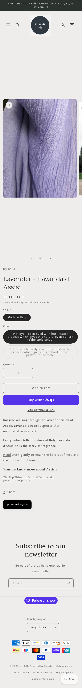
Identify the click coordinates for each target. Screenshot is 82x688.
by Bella (24, 666)
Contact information (43, 679)
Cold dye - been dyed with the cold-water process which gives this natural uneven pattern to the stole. (40, 353)
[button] (8, 25)
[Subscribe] (68, 583)
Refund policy (64, 666)
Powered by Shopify (41, 666)
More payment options (41, 410)
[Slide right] (50, 258)
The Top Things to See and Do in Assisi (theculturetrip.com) (28, 479)
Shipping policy (64, 672)
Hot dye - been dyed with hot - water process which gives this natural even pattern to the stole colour (40, 336)
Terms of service (42, 672)
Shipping (23, 302)
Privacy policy (21, 672)
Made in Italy (17, 317)
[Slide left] (31, 258)
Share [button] (11, 492)
